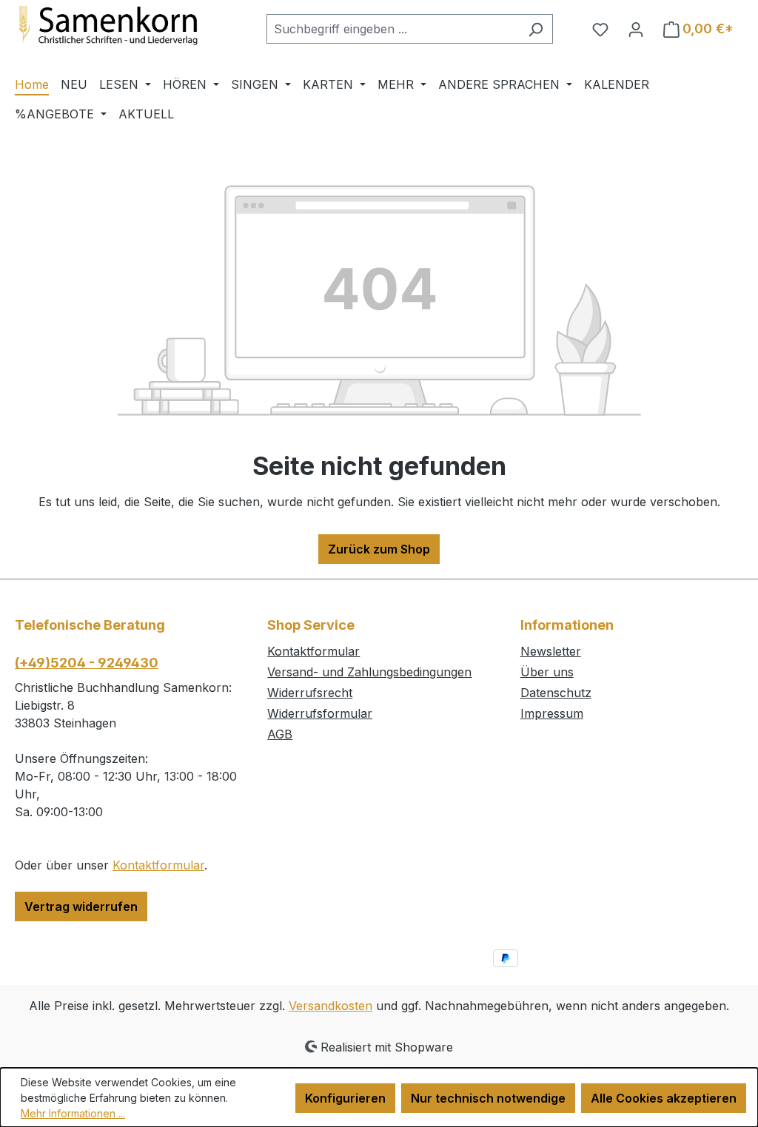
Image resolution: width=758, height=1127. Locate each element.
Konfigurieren (345, 1098)
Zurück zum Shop (379, 549)
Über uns (547, 672)
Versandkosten (330, 1005)
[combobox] (392, 29)
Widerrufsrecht (309, 692)
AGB (279, 734)
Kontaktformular (158, 865)
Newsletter (550, 651)
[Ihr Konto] (636, 29)
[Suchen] (535, 29)
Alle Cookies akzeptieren (664, 1098)
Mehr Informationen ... (73, 1113)
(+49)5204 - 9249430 (86, 662)
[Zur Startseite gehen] (126, 26)
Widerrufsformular (319, 713)
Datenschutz (555, 692)
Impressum (551, 713)
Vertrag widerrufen (81, 906)
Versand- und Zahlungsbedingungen (369, 672)
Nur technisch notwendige (488, 1098)
